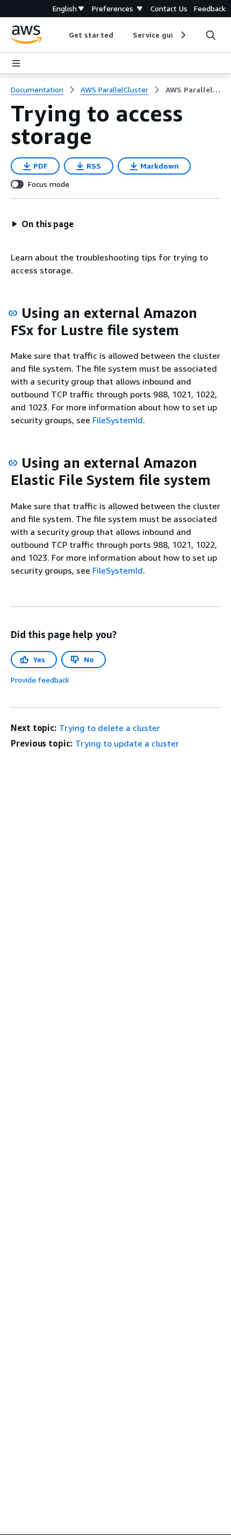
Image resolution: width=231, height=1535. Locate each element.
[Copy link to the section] (12, 313)
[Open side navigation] (16, 63)
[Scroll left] (61, 35)
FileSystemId (117, 420)
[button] (42, 224)
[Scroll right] (182, 35)
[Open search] (210, 35)
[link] (192, 89)
